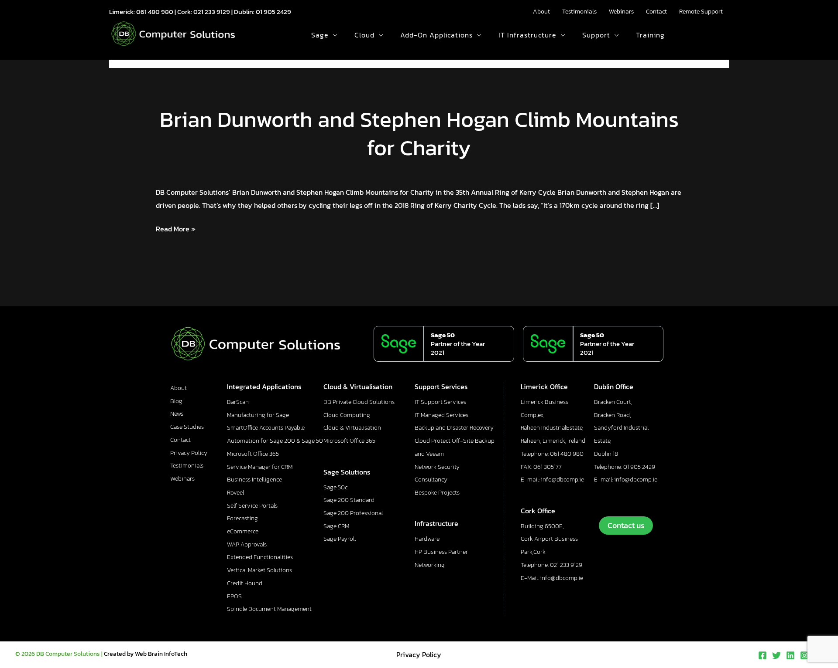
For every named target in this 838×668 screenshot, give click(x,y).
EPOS (234, 596)
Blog (176, 401)
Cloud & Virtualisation (352, 427)
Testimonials (579, 11)
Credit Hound (244, 583)
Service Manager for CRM (259, 466)
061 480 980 (154, 12)
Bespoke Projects (437, 492)
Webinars (621, 11)
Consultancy (431, 479)
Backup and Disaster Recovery (454, 427)
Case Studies (187, 426)
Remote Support (701, 11)
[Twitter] (776, 655)
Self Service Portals (252, 505)
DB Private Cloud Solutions (359, 402)
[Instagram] (804, 655)
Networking (430, 565)
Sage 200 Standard (348, 500)
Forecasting (242, 518)
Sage (320, 35)
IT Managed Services (441, 415)
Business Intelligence (254, 479)
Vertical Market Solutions (259, 570)
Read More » (176, 228)
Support (596, 35)
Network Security (437, 466)
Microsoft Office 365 (253, 453)
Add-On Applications (436, 35)
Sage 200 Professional (353, 513)
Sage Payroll (339, 538)
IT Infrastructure (527, 35)
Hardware (427, 538)
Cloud (364, 35)
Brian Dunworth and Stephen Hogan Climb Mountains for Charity (419, 133)
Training (650, 35)
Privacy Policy (188, 453)
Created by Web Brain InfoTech (145, 653)
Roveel (235, 492)
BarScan (238, 402)
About (541, 11)
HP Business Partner (441, 551)
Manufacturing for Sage (258, 415)
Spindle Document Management (269, 609)
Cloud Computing (346, 415)
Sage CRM (336, 526)
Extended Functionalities (260, 557)
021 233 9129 (211, 12)
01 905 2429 (273, 12)
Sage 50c (335, 487)
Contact (656, 11)
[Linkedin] (790, 655)
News (176, 413)
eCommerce (242, 531)
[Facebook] (762, 655)
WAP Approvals (247, 544)
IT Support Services (440, 402)
